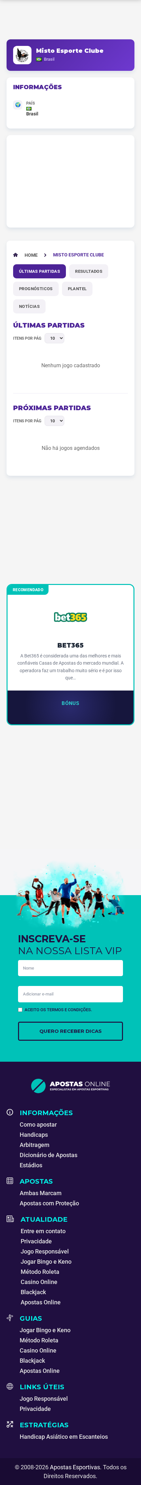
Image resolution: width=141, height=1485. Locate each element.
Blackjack (33, 1292)
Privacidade (36, 1241)
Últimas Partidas (39, 271)
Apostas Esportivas (75, 1467)
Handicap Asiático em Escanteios (64, 1436)
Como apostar (38, 1124)
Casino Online (39, 1281)
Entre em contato (43, 1231)
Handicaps (34, 1134)
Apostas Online (41, 1302)
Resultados (88, 271)
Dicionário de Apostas (48, 1155)
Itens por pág (27, 338)
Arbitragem (35, 1144)
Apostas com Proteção (49, 1203)
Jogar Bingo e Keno (46, 1261)
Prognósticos (36, 288)
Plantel (77, 288)
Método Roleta (40, 1271)
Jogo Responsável (45, 1251)
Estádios (31, 1165)
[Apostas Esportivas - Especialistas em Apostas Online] (70, 1086)
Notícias (29, 306)
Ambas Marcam (41, 1193)
